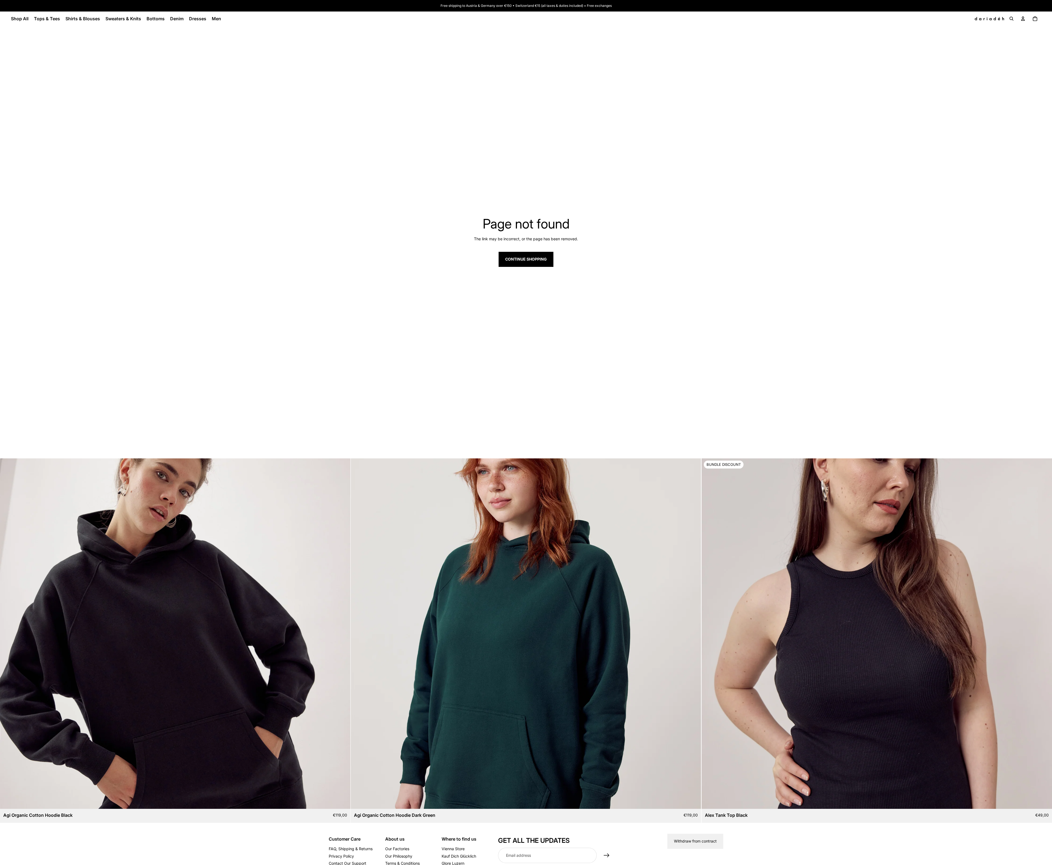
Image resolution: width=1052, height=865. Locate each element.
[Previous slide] (8, 633)
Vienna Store (453, 848)
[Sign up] (606, 855)
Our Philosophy (398, 856)
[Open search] (1011, 19)
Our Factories (397, 848)
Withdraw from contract (695, 841)
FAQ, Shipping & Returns (351, 848)
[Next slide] (342, 633)
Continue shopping (526, 259)
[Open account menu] (1023, 19)
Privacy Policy (341, 856)
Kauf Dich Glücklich (459, 856)
